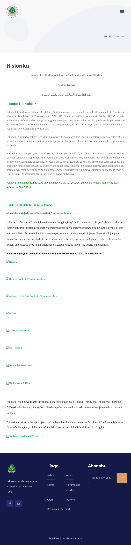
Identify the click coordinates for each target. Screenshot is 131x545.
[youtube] (18, 503)
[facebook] (9, 503)
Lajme (50, 484)
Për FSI (69, 475)
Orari (50, 499)
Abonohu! (122, 478)
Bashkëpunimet (55, 509)
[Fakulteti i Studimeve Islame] (12, 11)
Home (107, 36)
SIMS (68, 509)
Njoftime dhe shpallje (73, 487)
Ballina (51, 475)
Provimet (71, 499)
